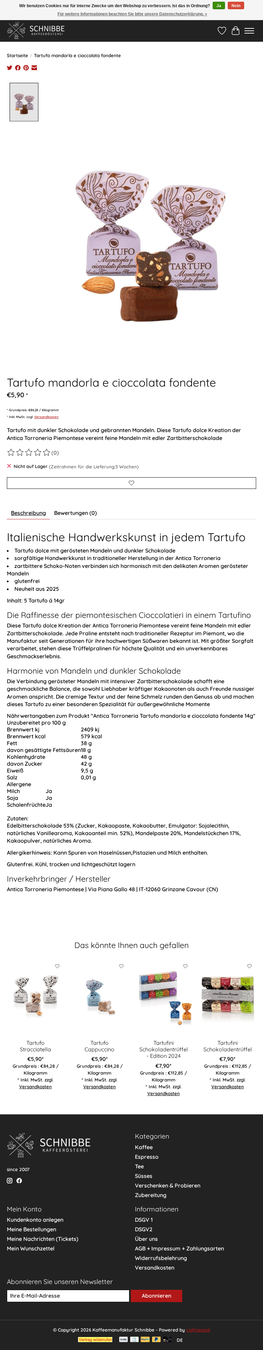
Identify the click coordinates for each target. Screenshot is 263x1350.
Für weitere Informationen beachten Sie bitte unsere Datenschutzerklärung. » (132, 14)
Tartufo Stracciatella (35, 1046)
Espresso (147, 1156)
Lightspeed (198, 1330)
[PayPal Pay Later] (156, 1340)
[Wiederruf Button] (95, 1340)
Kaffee (144, 1147)
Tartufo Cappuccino (99, 1046)
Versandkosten (46, 417)
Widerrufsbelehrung (161, 1258)
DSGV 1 (144, 1219)
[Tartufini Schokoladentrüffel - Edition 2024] (163, 998)
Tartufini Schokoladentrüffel (227, 1046)
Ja (218, 5)
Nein (235, 5)
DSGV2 (143, 1229)
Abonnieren (156, 1295)
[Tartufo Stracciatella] (35, 998)
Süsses (143, 1175)
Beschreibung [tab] (28, 512)
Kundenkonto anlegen (35, 1219)
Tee (139, 1166)
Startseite (17, 55)
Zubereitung (150, 1195)
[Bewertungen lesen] (29, 453)
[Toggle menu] (249, 31)
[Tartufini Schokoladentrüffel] (227, 998)
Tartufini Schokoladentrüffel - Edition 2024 (163, 1049)
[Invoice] (134, 1340)
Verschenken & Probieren (167, 1185)
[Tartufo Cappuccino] (99, 998)
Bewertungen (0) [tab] (75, 512)
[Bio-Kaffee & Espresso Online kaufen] (36, 31)
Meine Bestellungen (31, 1229)
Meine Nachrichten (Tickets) (42, 1238)
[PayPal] (145, 1340)
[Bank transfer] (123, 1340)
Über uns (146, 1238)
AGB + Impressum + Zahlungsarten (179, 1248)
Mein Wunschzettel (30, 1248)
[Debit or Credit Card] (167, 1340)
